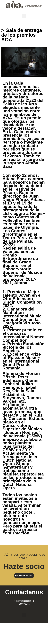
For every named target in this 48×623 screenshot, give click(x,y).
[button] (24, 16)
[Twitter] (26, 608)
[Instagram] (21, 608)
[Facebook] (31, 608)
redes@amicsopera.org (24, 601)
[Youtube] (17, 608)
